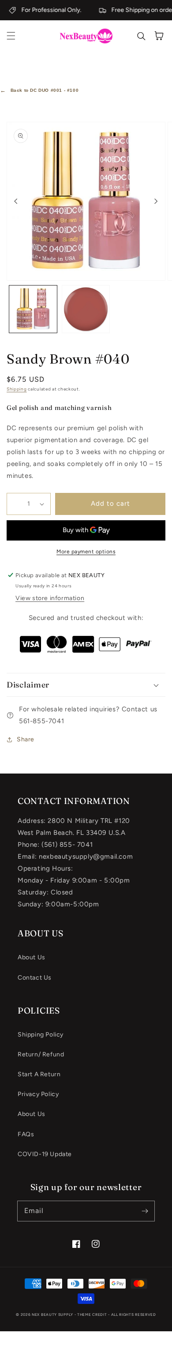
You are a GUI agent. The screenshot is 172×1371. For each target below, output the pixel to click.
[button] (11, 35)
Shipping (17, 389)
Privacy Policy (38, 1094)
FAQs (26, 1134)
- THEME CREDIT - (93, 1314)
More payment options (86, 551)
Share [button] (25, 739)
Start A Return (39, 1074)
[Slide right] (156, 201)
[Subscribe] (144, 1211)
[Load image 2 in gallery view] (86, 309)
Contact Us (35, 977)
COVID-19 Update (45, 1154)
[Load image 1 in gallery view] (33, 309)
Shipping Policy (41, 1034)
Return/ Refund (41, 1054)
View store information (49, 598)
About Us (31, 957)
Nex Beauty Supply (52, 1314)
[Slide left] (16, 201)
